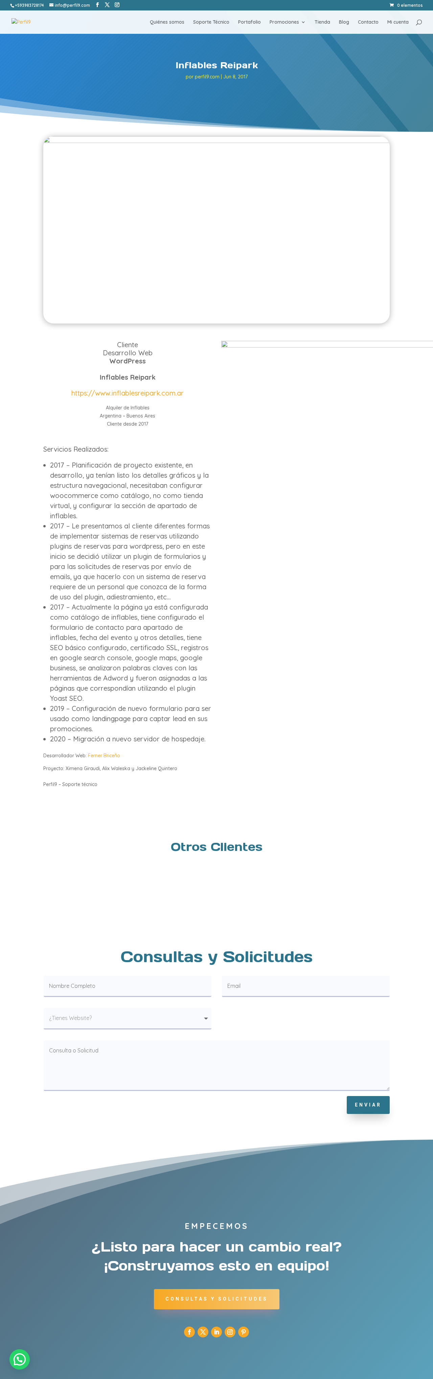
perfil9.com (207, 77)
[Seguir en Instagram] (230, 1332)
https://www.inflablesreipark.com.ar (127, 393)
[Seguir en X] (203, 1332)
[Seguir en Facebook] (189, 1332)
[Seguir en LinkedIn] (216, 1332)
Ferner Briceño (104, 756)
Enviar (368, 1105)
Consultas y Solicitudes (216, 1299)
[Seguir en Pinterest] (243, 1332)
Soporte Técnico (211, 22)
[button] (19, 1359)
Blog (344, 22)
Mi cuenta (398, 22)
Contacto (368, 22)
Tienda (322, 22)
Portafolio (249, 22)
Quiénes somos (167, 22)
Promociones (284, 22)
